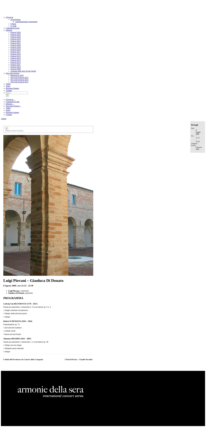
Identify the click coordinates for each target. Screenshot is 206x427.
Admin (3, 119)
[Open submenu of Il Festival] (14, 100)
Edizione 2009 (199, 148)
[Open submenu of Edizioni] (13, 104)
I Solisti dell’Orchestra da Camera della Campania (23, 359)
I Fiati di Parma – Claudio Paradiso (79, 359)
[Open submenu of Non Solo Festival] (20, 106)
